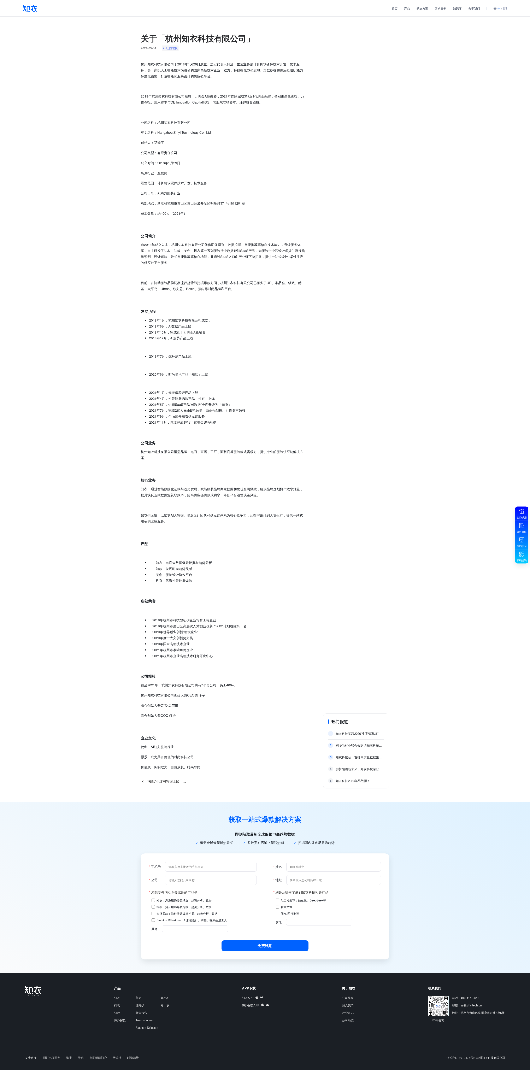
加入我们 (348, 1005)
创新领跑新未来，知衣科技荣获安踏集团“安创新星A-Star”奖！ (360, 769)
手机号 (155, 866)
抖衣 (117, 1005)
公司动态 (348, 1020)
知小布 (165, 998)
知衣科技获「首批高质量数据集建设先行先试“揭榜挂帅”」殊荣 (360, 757)
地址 (277, 879)
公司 (153, 879)
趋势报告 (141, 1013)
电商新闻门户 (98, 1058)
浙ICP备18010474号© (461, 1058)
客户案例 (440, 8)
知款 (117, 1013)
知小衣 (165, 1005)
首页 (395, 8)
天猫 (81, 1058)
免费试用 (265, 945)
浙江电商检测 (52, 1058)
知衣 (117, 998)
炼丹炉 (140, 1005)
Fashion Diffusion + (148, 1027)
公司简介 (348, 998)
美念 (138, 998)
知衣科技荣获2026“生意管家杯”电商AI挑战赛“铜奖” (360, 733)
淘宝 (69, 1058)
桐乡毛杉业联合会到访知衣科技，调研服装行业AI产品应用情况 (360, 745)
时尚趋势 (133, 1058)
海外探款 (120, 1020)
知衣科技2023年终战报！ (353, 780)
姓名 (277, 866)
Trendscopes (144, 1020)
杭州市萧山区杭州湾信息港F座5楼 (483, 1013)
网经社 (117, 1058)
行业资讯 (348, 1013)
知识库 (457, 8)
